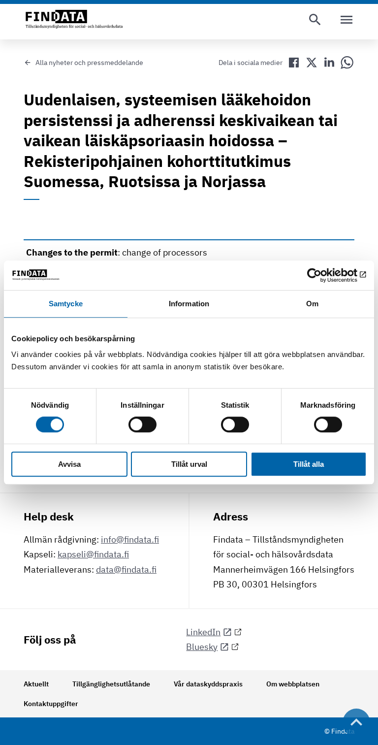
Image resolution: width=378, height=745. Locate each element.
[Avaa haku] (315, 20)
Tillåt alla (308, 464)
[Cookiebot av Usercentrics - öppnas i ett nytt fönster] (324, 275)
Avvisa (69, 464)
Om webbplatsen (292, 684)
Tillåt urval (189, 464)
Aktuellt (36, 684)
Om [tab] (312, 303)
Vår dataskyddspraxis (208, 684)
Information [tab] (189, 303)
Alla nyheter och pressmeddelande (89, 62)
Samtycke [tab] (66, 303)
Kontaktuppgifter (51, 703)
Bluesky (202, 646)
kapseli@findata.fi (93, 554)
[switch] (142, 425)
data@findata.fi (126, 569)
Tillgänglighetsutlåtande (111, 684)
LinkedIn (203, 632)
